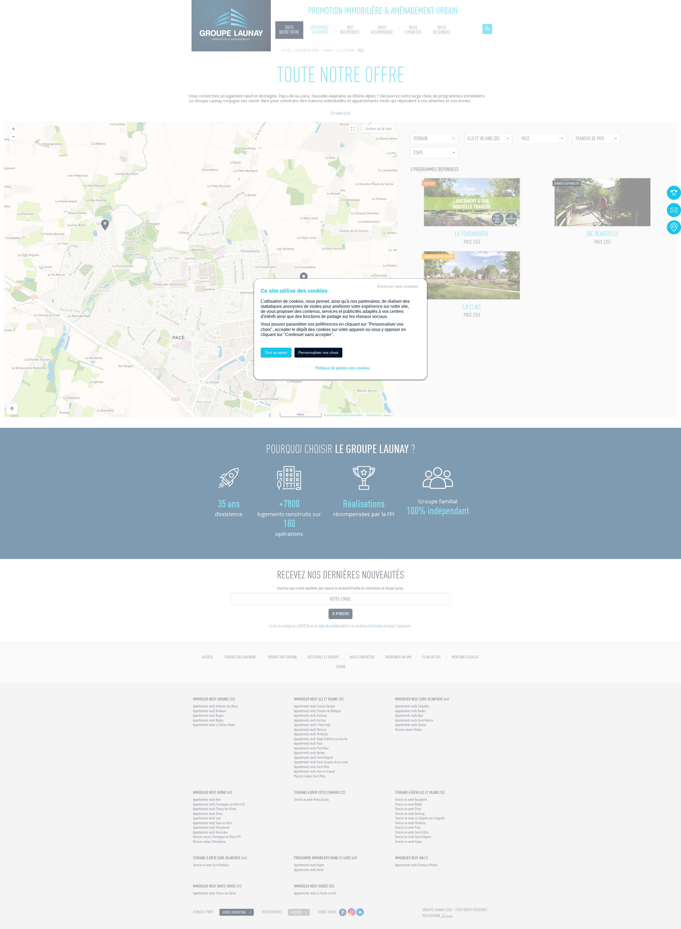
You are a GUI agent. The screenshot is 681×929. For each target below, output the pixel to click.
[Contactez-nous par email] (674, 210)
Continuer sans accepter (397, 286)
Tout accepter (276, 352)
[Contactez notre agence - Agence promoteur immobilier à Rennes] (674, 227)
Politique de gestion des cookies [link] (342, 368)
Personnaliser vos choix (318, 352)
